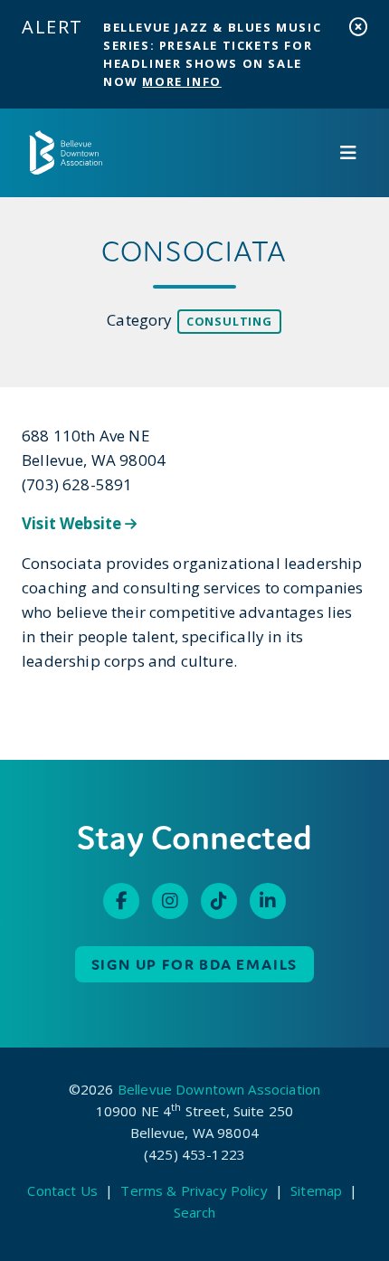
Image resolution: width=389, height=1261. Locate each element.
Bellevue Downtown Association (219, 1089)
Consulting (229, 321)
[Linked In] (268, 901)
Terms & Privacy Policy (193, 1190)
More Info (181, 81)
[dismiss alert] (358, 26)
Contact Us (62, 1190)
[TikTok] (219, 901)
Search (195, 1212)
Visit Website (73, 523)
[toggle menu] (348, 152)
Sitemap (316, 1190)
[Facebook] (121, 901)
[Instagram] (170, 901)
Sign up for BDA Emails (195, 964)
